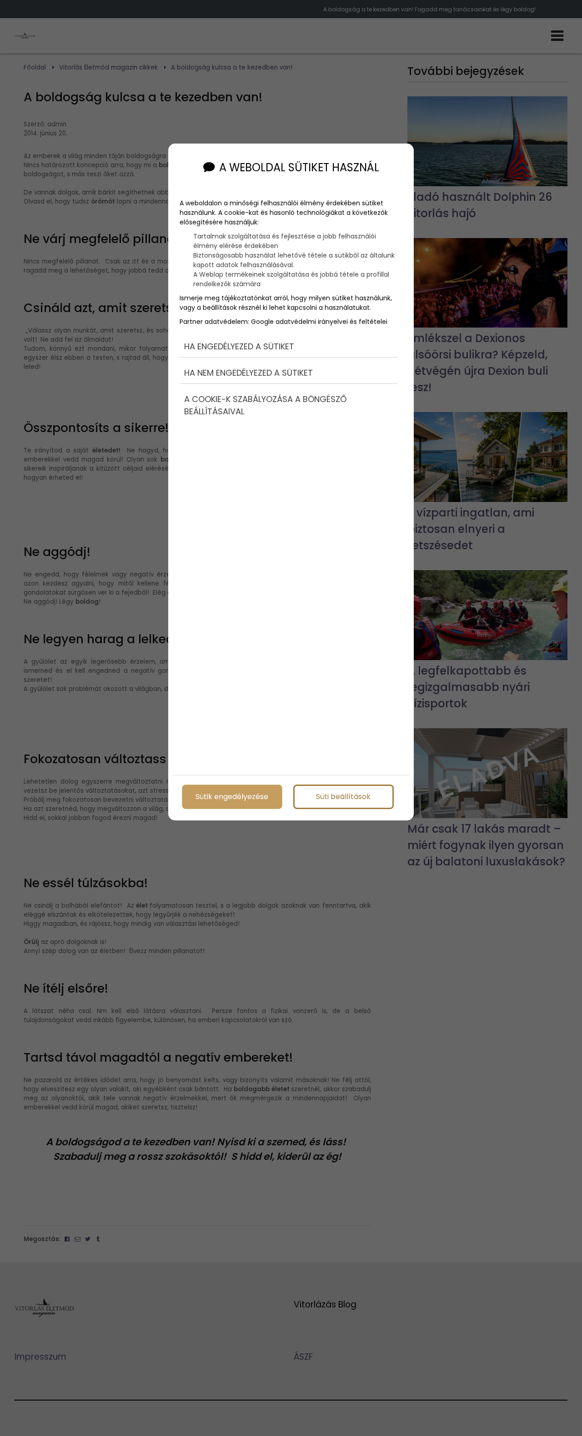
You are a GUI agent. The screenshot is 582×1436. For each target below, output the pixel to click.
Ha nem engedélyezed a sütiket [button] (248, 372)
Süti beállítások (343, 796)
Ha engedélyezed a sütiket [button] (239, 346)
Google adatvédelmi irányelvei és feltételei (319, 321)
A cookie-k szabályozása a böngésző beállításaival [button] (265, 405)
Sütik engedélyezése (232, 796)
